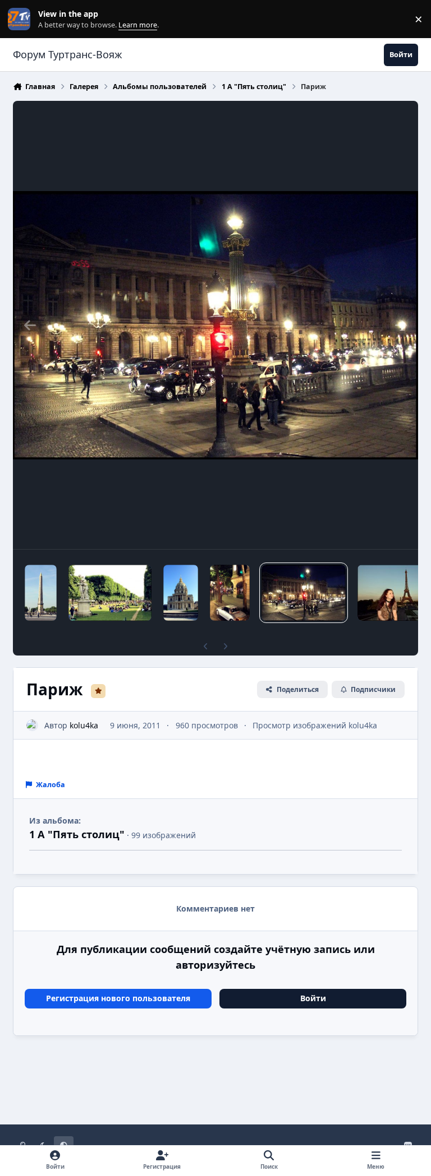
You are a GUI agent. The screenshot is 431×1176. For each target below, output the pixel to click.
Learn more (21, 19)
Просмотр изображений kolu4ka (315, 725)
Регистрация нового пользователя (118, 998)
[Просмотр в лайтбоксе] (215, 325)
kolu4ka (84, 725)
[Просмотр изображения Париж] (41, 593)
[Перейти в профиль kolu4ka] (32, 725)
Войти (313, 998)
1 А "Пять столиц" (77, 834)
